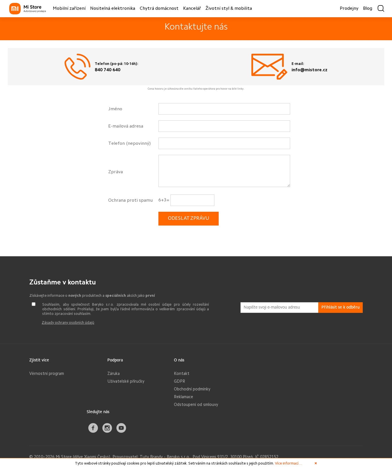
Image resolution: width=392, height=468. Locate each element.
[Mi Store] (27, 8)
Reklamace (183, 397)
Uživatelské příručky (125, 381)
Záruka (113, 373)
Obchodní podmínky (192, 389)
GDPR (179, 381)
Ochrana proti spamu (130, 200)
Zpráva (115, 172)
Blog (367, 8)
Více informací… (288, 463)
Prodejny (349, 8)
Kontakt (181, 373)
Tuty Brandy (151, 457)
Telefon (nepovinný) (129, 143)
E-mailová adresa (125, 126)
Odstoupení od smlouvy (196, 404)
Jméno (115, 109)
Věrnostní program (46, 373)
